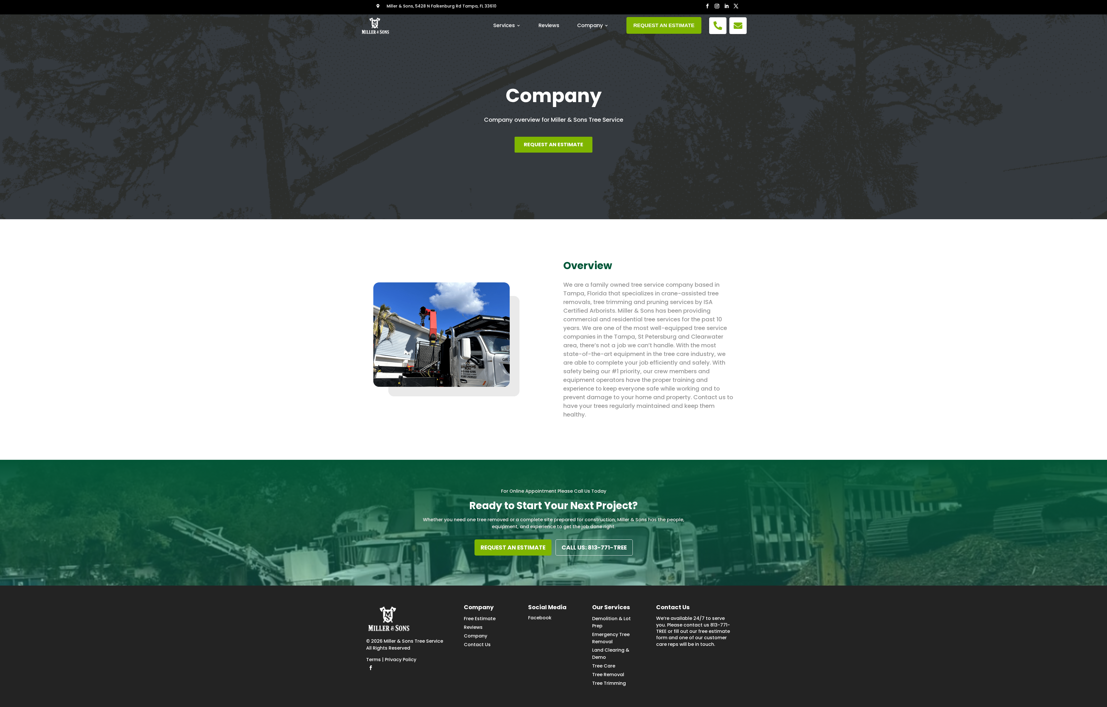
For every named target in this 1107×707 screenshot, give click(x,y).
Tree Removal (608, 674)
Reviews (549, 25)
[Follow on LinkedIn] (726, 6)
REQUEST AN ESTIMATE (553, 144)
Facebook (539, 617)
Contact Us (477, 644)
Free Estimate (480, 618)
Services (504, 25)
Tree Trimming (609, 683)
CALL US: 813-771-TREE (594, 547)
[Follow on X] (736, 6)
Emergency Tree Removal (611, 638)
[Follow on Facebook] (707, 6)
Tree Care (603, 666)
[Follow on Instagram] (717, 6)
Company (590, 25)
